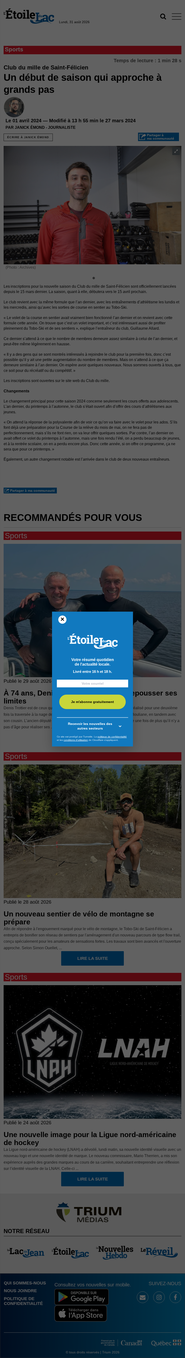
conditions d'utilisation (76, 740)
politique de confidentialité (112, 736)
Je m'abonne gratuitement (92, 702)
